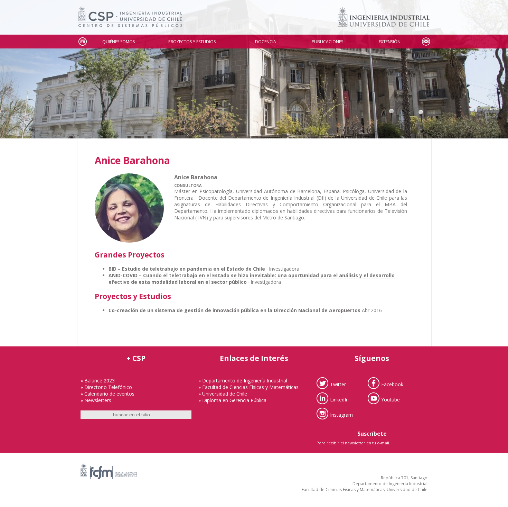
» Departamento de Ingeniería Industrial (242, 380)
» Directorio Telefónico (106, 387)
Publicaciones (327, 42)
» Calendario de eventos (107, 393)
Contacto (426, 42)
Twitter (338, 384)
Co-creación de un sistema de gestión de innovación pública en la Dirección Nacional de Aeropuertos (234, 310)
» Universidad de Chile (222, 393)
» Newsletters (96, 400)
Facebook (392, 384)
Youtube (390, 399)
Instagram (341, 414)
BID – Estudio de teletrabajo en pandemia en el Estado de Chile (187, 268)
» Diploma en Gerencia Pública (232, 400)
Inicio (82, 42)
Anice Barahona (132, 160)
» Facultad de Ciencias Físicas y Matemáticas (248, 387)
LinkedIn (339, 399)
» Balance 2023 (98, 380)
